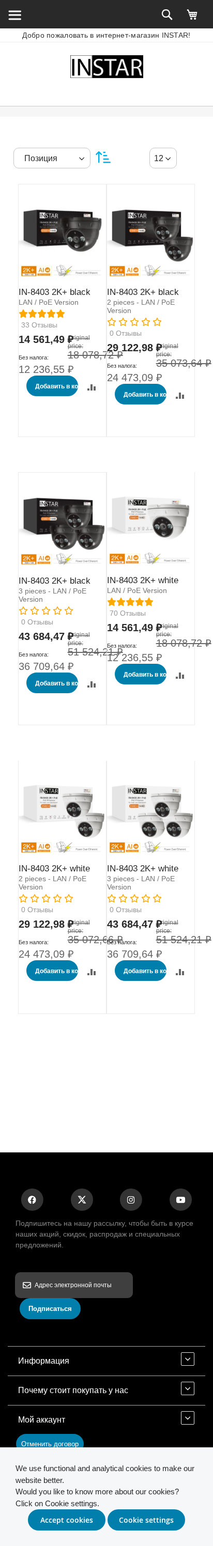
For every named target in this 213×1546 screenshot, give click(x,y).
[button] (92, 387)
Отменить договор (50, 1444)
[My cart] (192, 19)
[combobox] (163, 158)
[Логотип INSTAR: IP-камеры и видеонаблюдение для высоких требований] (106, 68)
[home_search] (14, 14)
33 (39, 325)
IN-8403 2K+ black (54, 292)
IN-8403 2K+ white (142, 580)
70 (128, 613)
